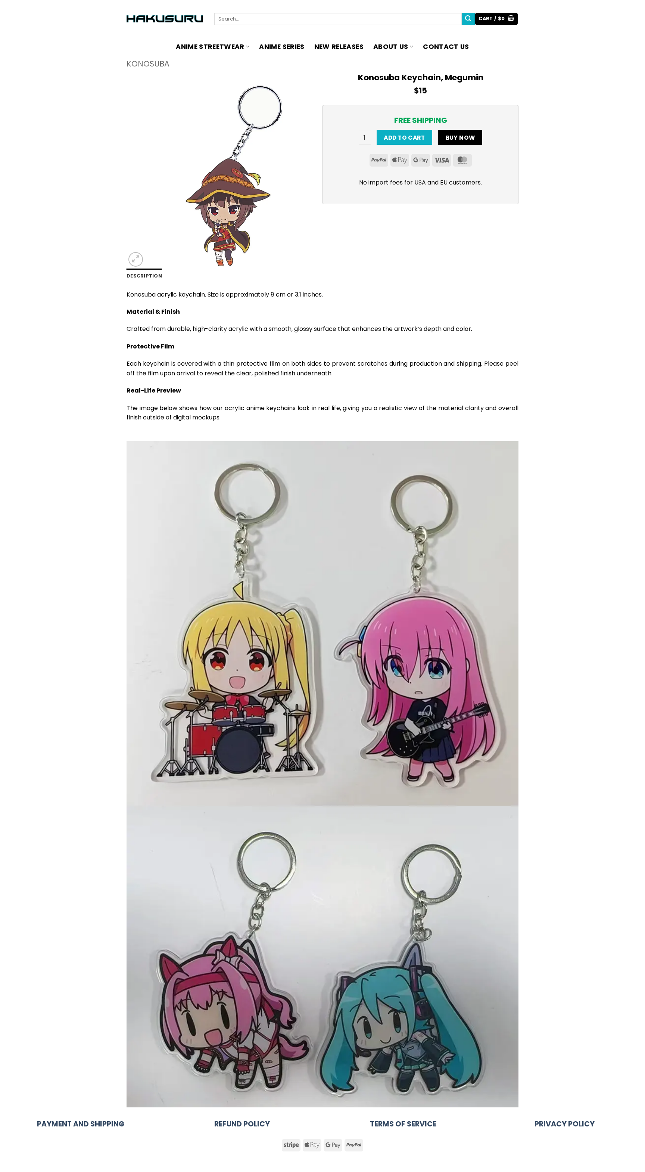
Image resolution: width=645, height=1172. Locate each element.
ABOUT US (390, 46)
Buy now (460, 138)
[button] (496, 19)
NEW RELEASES (339, 46)
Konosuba (148, 63)
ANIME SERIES (281, 46)
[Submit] (468, 19)
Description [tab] (144, 276)
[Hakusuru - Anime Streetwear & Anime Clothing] (165, 18)
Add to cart (404, 138)
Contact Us (446, 46)
